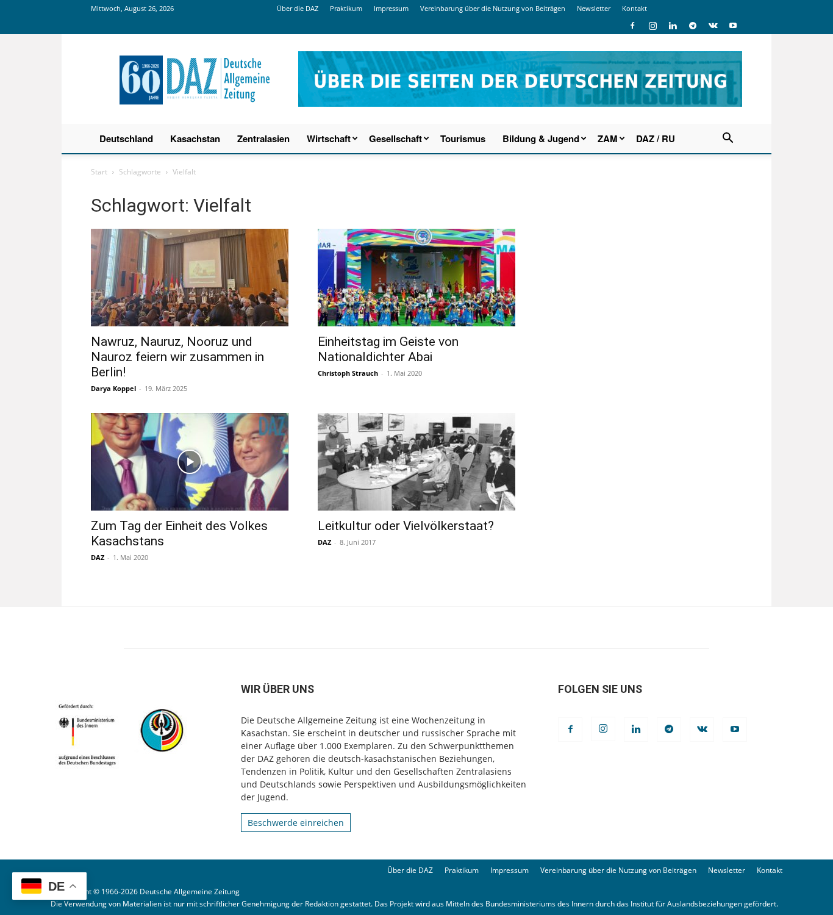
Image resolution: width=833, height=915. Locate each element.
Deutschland (126, 138)
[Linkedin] (672, 25)
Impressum (391, 8)
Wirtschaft (329, 138)
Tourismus (462, 138)
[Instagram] (652, 25)
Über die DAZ (297, 8)
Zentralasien (263, 138)
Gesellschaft (395, 138)
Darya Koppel (113, 388)
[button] (727, 139)
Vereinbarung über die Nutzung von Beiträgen (492, 8)
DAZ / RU (655, 138)
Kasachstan (195, 138)
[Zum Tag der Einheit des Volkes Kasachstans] (189, 462)
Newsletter (593, 8)
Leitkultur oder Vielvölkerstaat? (406, 525)
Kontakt (634, 8)
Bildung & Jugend (540, 138)
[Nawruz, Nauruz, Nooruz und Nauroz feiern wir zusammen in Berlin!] (189, 277)
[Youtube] (733, 25)
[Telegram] (693, 25)
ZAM (608, 138)
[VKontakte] (713, 25)
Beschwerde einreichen (296, 822)
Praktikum (346, 8)
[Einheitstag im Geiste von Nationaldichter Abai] (416, 277)
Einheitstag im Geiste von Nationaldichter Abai (388, 349)
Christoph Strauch (348, 373)
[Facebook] (632, 25)
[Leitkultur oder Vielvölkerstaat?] (416, 462)
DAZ (97, 557)
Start (99, 172)
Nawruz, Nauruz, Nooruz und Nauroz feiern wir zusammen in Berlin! (177, 356)
